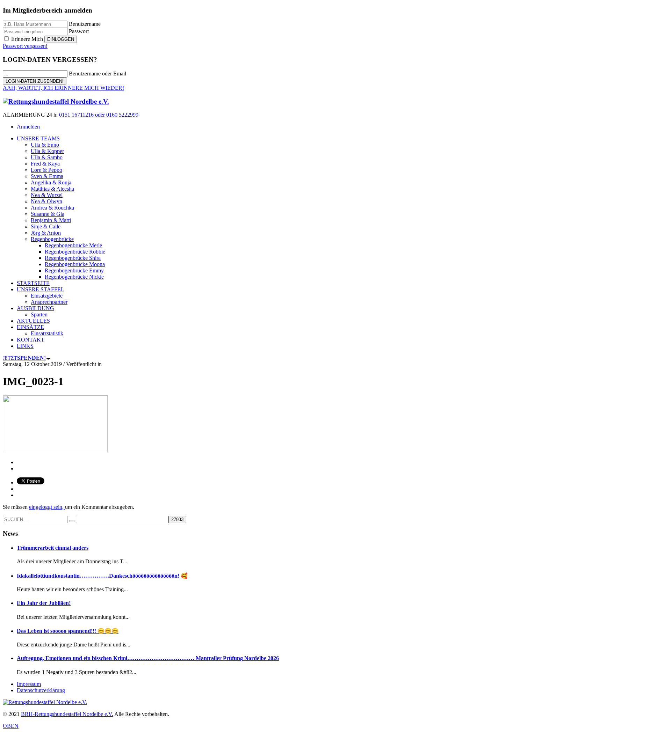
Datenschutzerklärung (41, 690)
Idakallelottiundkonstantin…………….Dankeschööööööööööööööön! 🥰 (102, 576)
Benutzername (85, 24)
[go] (71, 521)
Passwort (79, 31)
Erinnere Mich (27, 39)
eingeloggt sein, (47, 507)
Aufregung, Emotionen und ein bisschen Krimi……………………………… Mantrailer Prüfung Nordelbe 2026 (148, 658)
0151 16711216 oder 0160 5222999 (98, 115)
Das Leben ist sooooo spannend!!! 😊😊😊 (67, 631)
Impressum (29, 684)
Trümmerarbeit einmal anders (52, 548)
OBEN (11, 726)
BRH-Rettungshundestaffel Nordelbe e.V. (67, 714)
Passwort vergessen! (25, 46)
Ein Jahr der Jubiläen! (44, 603)
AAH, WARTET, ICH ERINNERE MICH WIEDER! (63, 88)
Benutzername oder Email (97, 73)
